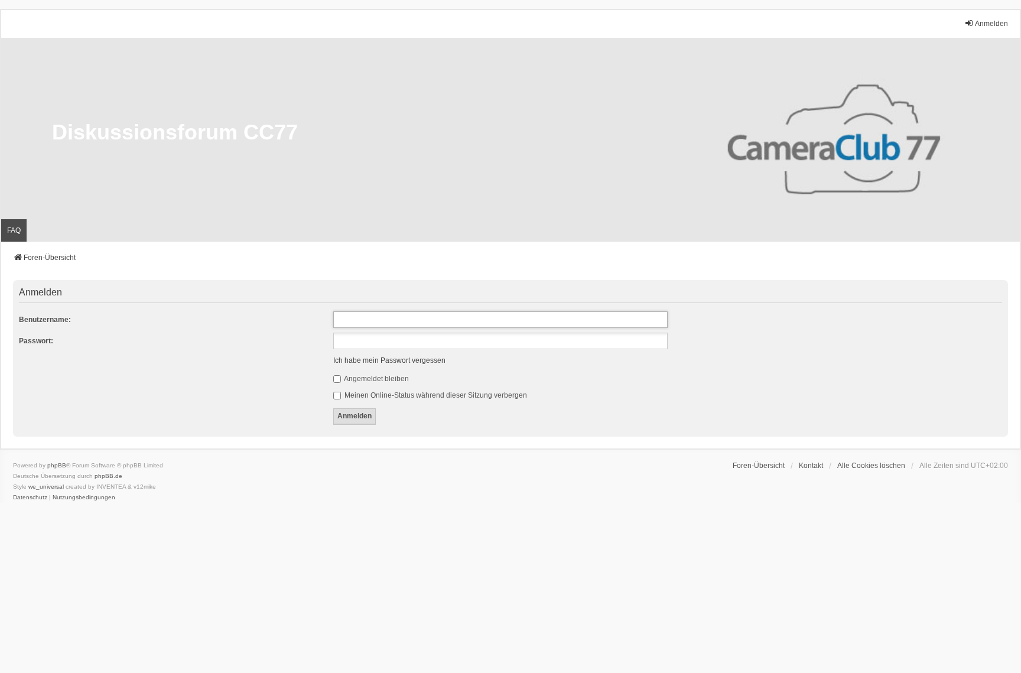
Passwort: (36, 341)
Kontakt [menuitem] (811, 465)
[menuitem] (30, 497)
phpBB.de (108, 476)
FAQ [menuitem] (14, 230)
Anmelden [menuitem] (991, 23)
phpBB (56, 465)
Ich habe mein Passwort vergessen (389, 360)
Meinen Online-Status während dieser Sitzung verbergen (435, 395)
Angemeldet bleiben (376, 379)
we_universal (46, 486)
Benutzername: (45, 320)
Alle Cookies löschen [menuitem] (871, 465)
